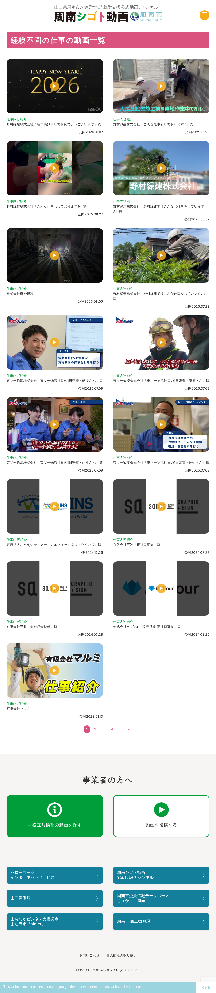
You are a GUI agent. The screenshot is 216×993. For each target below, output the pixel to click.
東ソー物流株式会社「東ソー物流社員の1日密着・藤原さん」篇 (161, 380)
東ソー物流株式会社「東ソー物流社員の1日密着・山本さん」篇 (55, 462)
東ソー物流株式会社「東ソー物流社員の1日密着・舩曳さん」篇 (55, 380)
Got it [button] (206, 987)
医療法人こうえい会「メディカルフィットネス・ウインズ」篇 (54, 545)
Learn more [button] (132, 987)
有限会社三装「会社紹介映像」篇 (32, 626)
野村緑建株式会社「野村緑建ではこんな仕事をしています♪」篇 (160, 296)
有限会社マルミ (18, 708)
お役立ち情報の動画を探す (55, 824)
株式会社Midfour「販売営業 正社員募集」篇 (147, 626)
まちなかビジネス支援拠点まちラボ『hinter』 (35, 921)
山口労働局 (21, 898)
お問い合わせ (89, 955)
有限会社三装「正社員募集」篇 (136, 545)
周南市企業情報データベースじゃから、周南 (143, 898)
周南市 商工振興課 (133, 921)
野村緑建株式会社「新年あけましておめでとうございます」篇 (54, 124)
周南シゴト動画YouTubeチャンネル (135, 875)
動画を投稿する (161, 824)
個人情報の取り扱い (121, 955)
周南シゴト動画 (108, 13)
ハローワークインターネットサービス (33, 875)
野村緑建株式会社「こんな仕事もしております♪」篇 (153, 124)
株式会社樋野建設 (20, 293)
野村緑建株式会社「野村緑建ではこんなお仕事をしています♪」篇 (158, 209)
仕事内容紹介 (17, 119)
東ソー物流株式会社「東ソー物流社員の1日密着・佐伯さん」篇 (161, 462)
